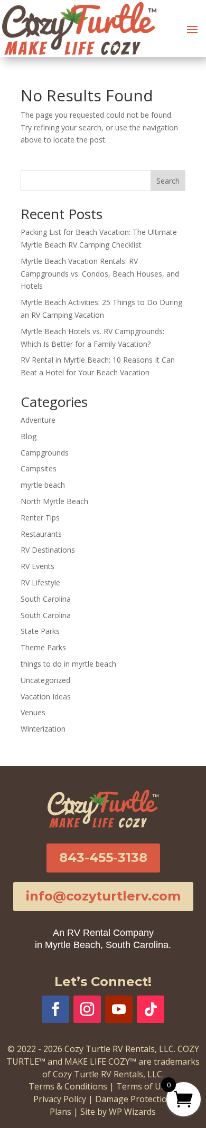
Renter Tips (40, 518)
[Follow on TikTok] (150, 1009)
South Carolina (46, 599)
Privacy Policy (59, 1099)
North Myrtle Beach (54, 501)
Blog (28, 436)
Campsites (39, 468)
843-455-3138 (103, 857)
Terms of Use (143, 1086)
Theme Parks (43, 647)
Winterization (43, 729)
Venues (33, 712)
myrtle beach (43, 485)
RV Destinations (48, 550)
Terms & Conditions (68, 1086)
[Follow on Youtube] (119, 1009)
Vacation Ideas (46, 696)
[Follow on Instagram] (87, 1009)
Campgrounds (45, 453)
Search (168, 181)
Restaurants (41, 534)
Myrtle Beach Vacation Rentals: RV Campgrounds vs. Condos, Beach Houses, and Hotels (100, 273)
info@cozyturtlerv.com (103, 896)
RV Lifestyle (40, 582)
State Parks (40, 631)
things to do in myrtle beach (68, 664)
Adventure (38, 420)
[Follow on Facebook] (55, 1009)
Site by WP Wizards (118, 1111)
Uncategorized (45, 680)
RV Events (37, 566)
